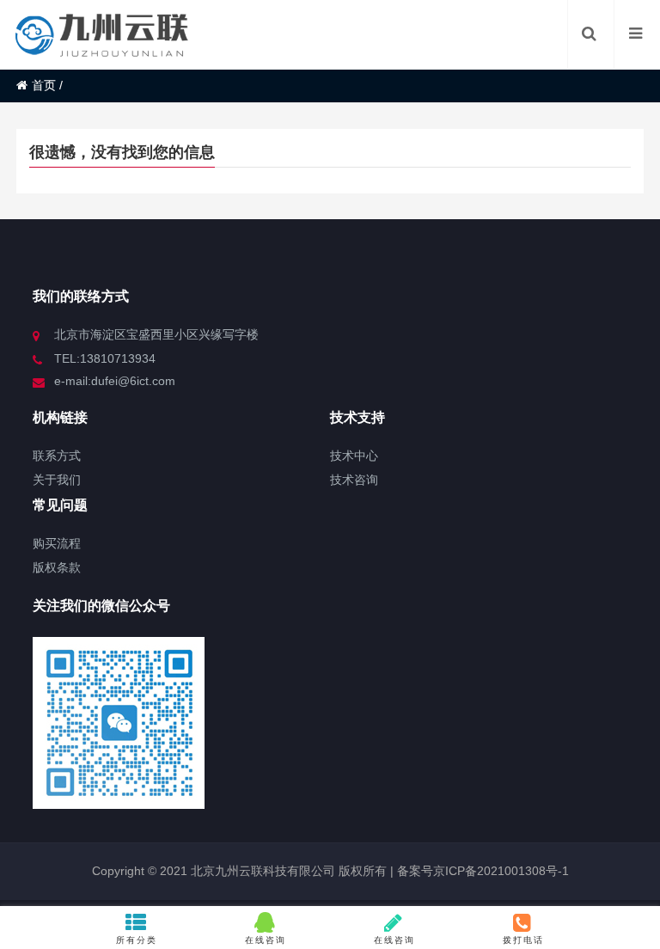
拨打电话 (523, 940)
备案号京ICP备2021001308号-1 (481, 871)
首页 (44, 85)
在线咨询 (265, 940)
